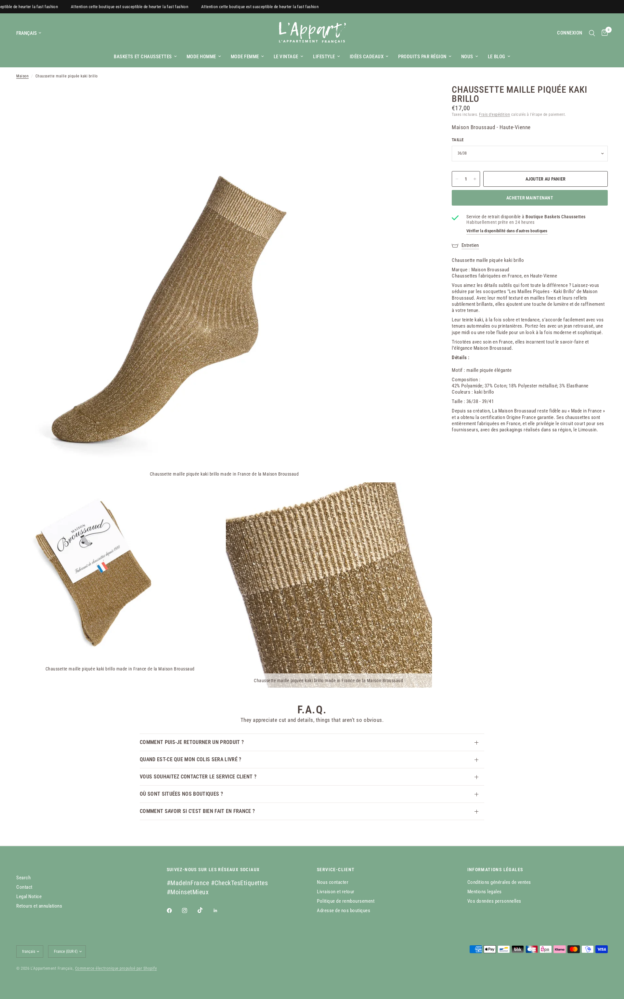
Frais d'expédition (494, 114)
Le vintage (286, 57)
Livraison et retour (336, 892)
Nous (467, 57)
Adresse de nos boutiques (343, 910)
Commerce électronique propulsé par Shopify (116, 968)
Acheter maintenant (529, 197)
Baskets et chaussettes (143, 57)
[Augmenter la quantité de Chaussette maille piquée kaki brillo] (475, 178)
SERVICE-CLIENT (336, 869)
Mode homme (201, 57)
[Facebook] (174, 910)
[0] (603, 33)
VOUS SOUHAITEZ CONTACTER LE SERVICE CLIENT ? (198, 777)
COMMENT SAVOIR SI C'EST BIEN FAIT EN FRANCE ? (197, 811)
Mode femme (245, 57)
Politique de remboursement (345, 901)
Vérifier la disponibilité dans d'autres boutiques (507, 230)
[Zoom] (418, 99)
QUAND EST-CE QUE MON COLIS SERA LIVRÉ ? (190, 759)
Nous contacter (332, 882)
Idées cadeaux (367, 57)
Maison (22, 76)
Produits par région (422, 57)
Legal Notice (29, 896)
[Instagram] (189, 910)
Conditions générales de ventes (499, 882)
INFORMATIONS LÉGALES (495, 869)
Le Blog (496, 57)
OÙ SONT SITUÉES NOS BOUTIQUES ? (181, 794)
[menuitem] (145, 56)
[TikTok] (205, 910)
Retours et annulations (39, 906)
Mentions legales (484, 892)
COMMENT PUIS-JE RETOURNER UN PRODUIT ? (192, 742)
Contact (24, 887)
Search (23, 878)
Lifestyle (324, 57)
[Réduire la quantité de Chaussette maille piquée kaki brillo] (457, 178)
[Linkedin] (220, 910)
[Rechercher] (592, 33)
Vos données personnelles (494, 901)
